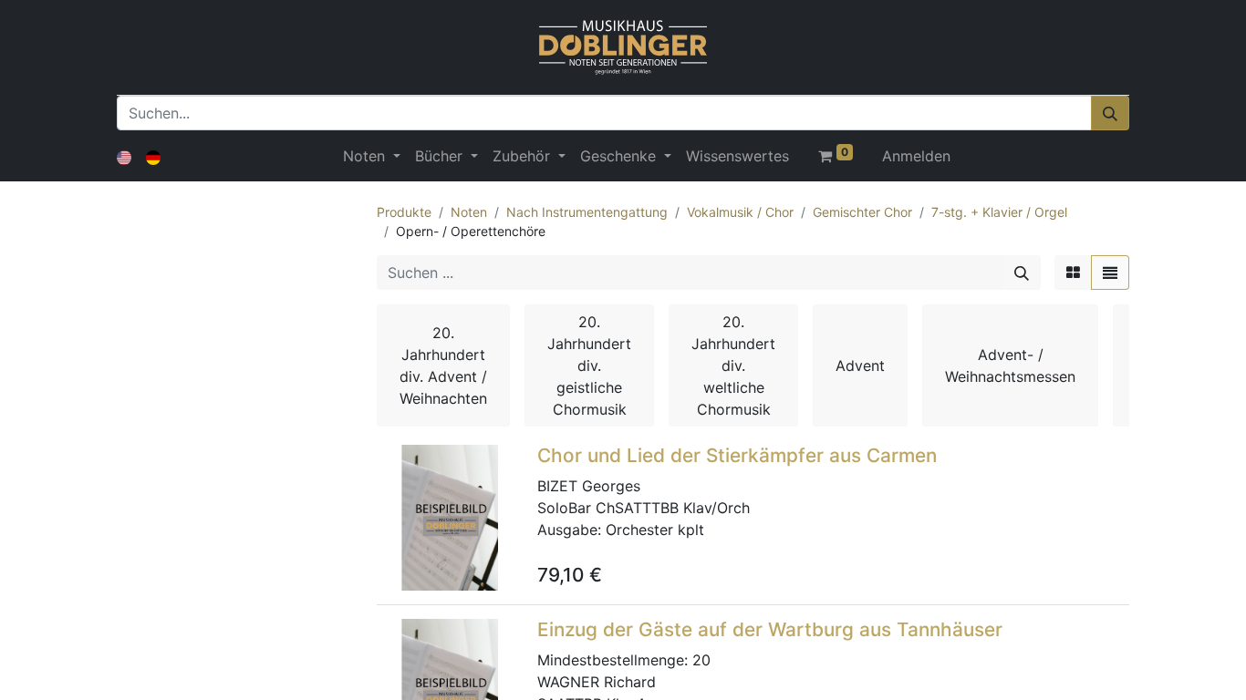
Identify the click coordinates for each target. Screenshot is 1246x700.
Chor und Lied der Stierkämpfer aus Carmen (737, 455)
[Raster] (1073, 272)
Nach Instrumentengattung (587, 212)
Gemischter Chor (862, 212)
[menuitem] (737, 156)
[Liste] (1110, 272)
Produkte (404, 212)
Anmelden (916, 156)
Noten (469, 212)
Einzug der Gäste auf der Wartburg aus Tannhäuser (769, 629)
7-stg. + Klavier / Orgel (999, 212)
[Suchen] (1110, 113)
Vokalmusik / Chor (740, 212)
